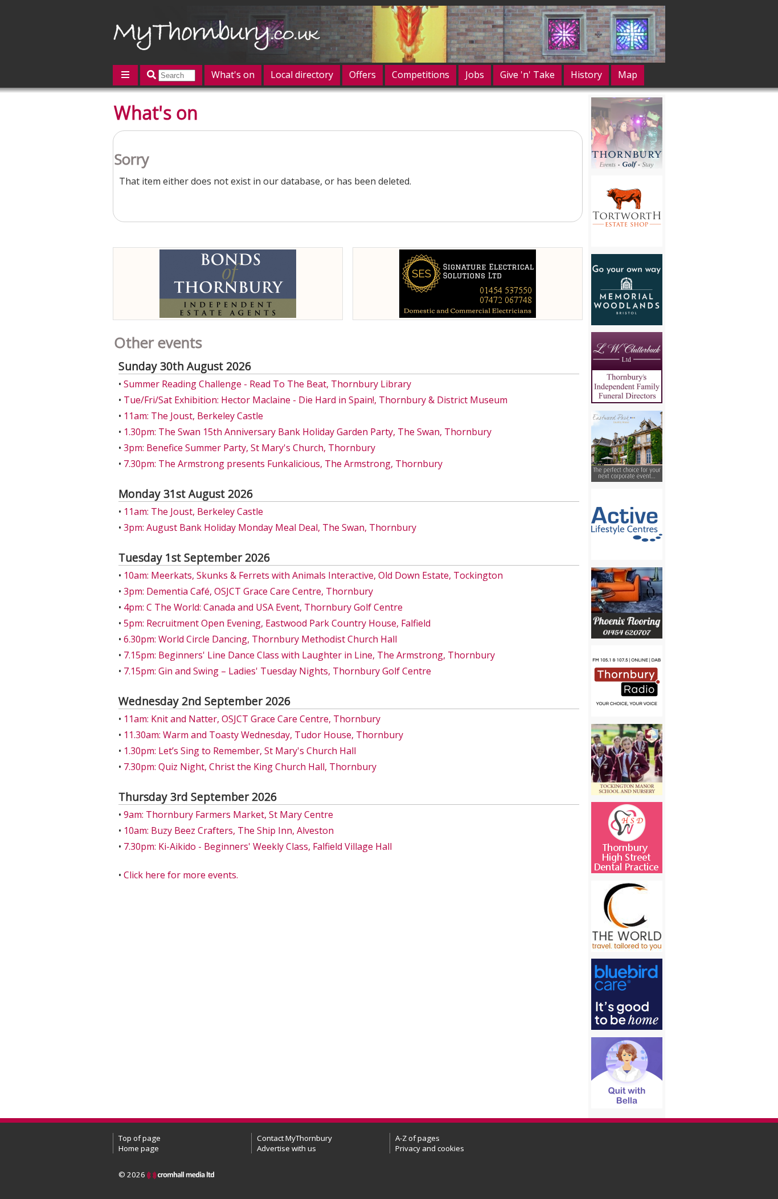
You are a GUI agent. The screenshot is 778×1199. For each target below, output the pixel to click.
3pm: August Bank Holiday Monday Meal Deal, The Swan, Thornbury (270, 527)
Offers (362, 74)
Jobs (474, 74)
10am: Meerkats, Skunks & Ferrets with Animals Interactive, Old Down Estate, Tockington (313, 575)
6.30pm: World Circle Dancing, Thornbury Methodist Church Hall (260, 639)
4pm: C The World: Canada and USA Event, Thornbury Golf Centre (263, 607)
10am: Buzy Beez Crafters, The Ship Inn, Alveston (229, 830)
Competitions (420, 74)
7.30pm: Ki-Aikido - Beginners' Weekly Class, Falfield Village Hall (258, 846)
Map (627, 74)
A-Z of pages (417, 1138)
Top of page (139, 1138)
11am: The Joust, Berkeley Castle (193, 416)
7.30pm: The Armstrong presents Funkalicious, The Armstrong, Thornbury (283, 463)
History (586, 74)
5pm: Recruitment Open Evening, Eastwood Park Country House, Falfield (277, 623)
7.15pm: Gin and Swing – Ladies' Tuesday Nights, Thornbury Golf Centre (277, 671)
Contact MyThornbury (294, 1138)
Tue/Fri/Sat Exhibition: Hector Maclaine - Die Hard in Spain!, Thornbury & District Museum (315, 400)
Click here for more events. (181, 875)
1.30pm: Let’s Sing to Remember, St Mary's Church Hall (240, 750)
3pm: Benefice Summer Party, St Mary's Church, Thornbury (249, 447)
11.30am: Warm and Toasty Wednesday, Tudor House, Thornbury (263, 735)
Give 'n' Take (527, 74)
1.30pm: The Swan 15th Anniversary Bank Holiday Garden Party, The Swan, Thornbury (308, 431)
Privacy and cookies (429, 1148)
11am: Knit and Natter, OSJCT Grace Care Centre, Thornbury (252, 719)
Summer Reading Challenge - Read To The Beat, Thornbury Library (267, 384)
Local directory (302, 74)
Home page (138, 1148)
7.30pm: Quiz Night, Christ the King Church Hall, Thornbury (250, 766)
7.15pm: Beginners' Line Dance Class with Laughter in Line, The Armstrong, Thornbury (309, 655)
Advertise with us (286, 1148)
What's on (233, 74)
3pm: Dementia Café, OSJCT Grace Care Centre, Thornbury (248, 591)
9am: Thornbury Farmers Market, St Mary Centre (228, 814)
